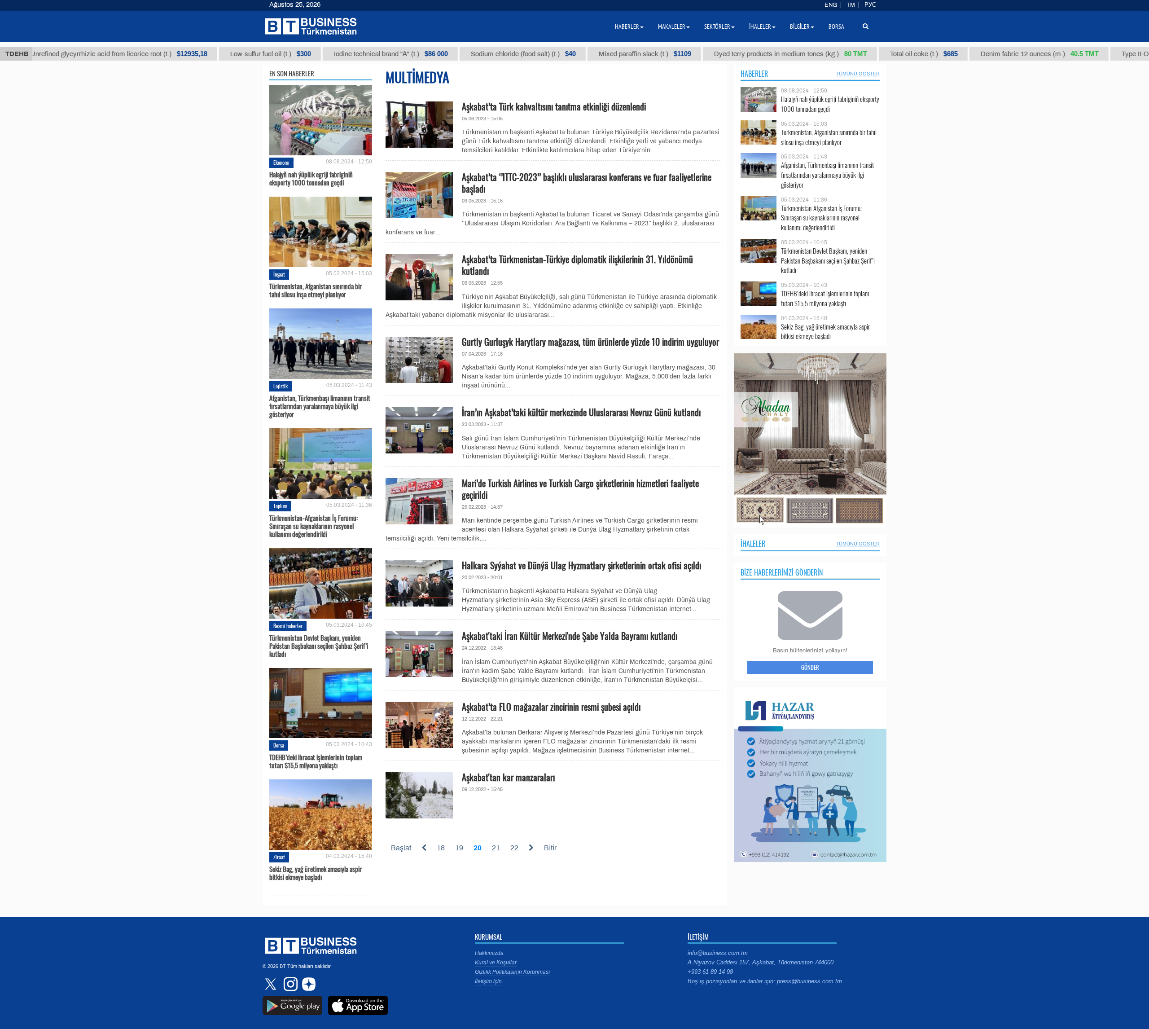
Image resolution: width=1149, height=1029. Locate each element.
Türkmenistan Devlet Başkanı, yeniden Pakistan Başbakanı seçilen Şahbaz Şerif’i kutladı (318, 645)
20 (478, 848)
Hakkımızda (489, 953)
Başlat (401, 848)
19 (459, 848)
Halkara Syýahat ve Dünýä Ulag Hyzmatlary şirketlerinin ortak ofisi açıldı (581, 565)
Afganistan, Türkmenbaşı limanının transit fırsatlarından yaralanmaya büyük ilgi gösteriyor (319, 406)
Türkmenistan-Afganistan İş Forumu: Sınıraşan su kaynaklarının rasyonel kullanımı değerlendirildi (313, 526)
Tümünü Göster (858, 73)
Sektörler (717, 26)
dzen (307, 984)
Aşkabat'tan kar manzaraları (508, 777)
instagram (289, 984)
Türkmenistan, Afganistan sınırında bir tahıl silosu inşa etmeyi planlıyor (315, 290)
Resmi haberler (288, 625)
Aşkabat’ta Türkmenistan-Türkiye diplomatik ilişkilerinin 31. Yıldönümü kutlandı (577, 265)
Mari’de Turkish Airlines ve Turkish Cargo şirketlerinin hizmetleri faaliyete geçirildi (580, 489)
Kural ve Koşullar (496, 962)
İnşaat (279, 274)
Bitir (550, 848)
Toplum (280, 506)
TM (850, 5)
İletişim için (488, 981)
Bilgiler (800, 26)
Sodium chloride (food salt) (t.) (474, 53)
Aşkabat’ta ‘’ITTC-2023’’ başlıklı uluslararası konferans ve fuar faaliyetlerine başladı (586, 182)
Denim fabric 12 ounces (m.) (991, 53)
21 (496, 848)
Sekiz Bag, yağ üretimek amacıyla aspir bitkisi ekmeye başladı (315, 873)
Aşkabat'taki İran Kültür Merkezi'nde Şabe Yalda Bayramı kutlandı (569, 636)
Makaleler (671, 26)
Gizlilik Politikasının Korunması (512, 972)
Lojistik (280, 386)
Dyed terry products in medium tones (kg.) (741, 53)
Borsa (278, 745)
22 (514, 848)
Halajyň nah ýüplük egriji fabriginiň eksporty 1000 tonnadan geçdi (311, 178)
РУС (870, 5)
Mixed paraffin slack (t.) (596, 53)
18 (441, 848)
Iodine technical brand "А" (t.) (342, 53)
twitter (272, 984)
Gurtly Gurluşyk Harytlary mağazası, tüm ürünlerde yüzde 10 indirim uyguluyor (590, 341)
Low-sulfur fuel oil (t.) (221, 53)
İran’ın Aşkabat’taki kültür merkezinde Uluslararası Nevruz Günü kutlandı (581, 412)
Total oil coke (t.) (875, 53)
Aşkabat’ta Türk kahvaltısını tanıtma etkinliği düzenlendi (554, 106)
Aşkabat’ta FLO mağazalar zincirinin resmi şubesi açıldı (551, 706)
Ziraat (279, 857)
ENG (830, 5)
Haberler (754, 73)
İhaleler (753, 543)
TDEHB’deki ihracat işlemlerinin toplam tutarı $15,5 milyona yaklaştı (315, 761)
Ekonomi (281, 162)
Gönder (810, 667)
